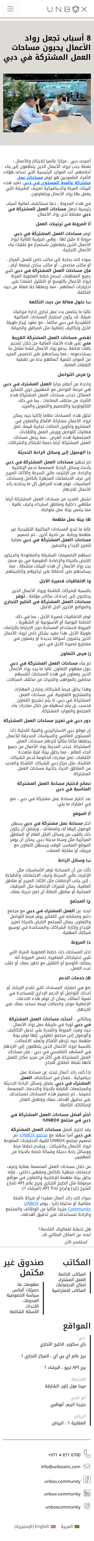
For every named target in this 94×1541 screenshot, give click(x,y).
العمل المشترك (72, 1280)
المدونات (31, 1301)
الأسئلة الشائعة (24, 1312)
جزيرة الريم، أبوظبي (68, 1404)
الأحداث (32, 1306)
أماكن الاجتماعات (71, 1285)
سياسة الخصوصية (23, 1295)
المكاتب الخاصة (72, 1274)
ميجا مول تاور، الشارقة (65, 1386)
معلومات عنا (28, 1284)
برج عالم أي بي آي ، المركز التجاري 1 (53, 1356)
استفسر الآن (75, 1242)
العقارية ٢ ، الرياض (69, 1423)
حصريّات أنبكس (25, 1290)
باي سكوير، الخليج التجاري (63, 1344)
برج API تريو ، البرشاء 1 (65, 1367)
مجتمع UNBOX (34, 1135)
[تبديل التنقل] (10, 9)
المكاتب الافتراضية (69, 1290)
